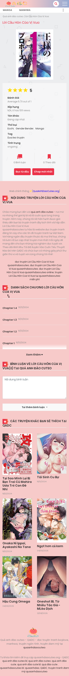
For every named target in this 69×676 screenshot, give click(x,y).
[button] (56, 4)
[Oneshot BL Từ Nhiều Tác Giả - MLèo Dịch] (51, 577)
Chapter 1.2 (10, 331)
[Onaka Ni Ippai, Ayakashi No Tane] (17, 519)
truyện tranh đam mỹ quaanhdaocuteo (45, 669)
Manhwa (24, 10)
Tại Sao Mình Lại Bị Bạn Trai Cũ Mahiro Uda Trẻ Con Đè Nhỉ (17, 483)
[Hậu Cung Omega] (17, 577)
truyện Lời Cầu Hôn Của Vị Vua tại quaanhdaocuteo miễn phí (35, 276)
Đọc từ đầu (22, 171)
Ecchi (11, 128)
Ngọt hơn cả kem (50, 546)
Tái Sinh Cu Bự (48, 477)
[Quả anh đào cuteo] (34, 632)
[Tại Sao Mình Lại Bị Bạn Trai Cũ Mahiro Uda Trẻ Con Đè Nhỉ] (17, 454)
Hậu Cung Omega (16, 601)
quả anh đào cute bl (29, 664)
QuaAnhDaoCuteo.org (46, 191)
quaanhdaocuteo (34, 647)
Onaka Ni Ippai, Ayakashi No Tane (17, 545)
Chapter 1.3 (10, 319)
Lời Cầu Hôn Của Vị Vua (37, 16)
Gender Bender (24, 128)
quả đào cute (50, 664)
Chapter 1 (9, 343)
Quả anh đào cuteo (13, 16)
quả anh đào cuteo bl (14, 661)
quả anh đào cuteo (42, 212)
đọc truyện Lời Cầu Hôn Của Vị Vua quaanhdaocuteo (35, 267)
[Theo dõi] (49, 157)
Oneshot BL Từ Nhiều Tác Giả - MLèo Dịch (48, 605)
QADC (43, 668)
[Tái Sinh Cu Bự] (51, 453)
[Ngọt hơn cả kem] (51, 520)
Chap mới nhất (43, 171)
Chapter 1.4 (10, 308)
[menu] (64, 4)
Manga (7, 10)
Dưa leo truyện (16, 137)
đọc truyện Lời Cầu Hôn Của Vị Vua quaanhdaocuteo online (33, 270)
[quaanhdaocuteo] (17, 3)
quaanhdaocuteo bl (12, 668)
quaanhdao (32, 668)
